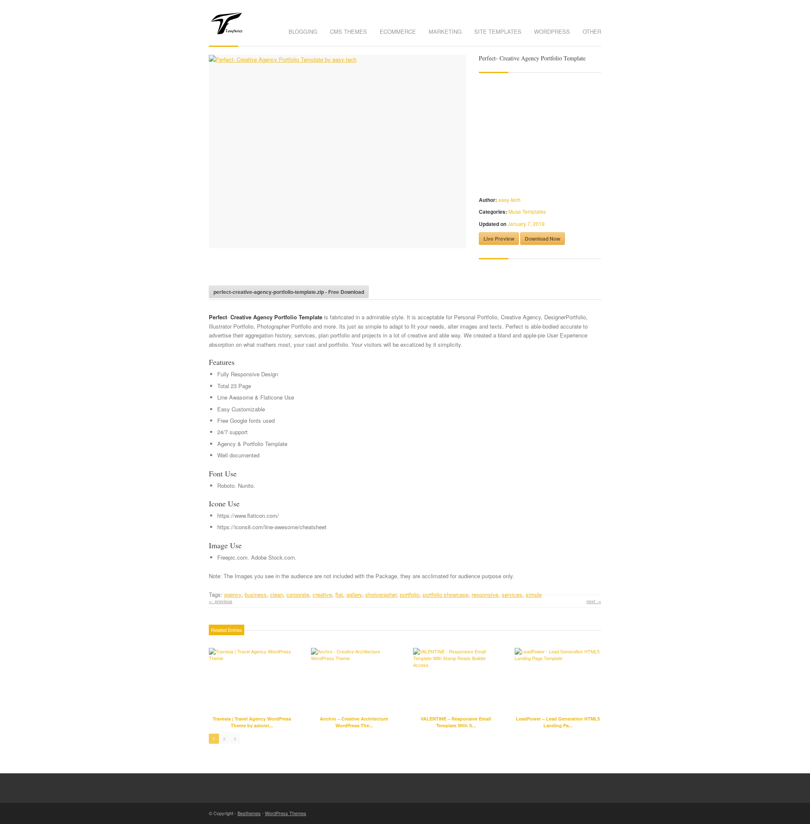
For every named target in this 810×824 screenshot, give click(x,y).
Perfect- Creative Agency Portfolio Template (532, 58)
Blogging (303, 31)
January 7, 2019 (526, 223)
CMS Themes (348, 31)
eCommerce (398, 31)
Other (592, 31)
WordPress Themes (285, 813)
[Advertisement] (307, 269)
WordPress (552, 31)
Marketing (445, 31)
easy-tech (509, 199)
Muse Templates (527, 211)
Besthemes (249, 813)
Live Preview (498, 238)
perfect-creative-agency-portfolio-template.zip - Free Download (288, 292)
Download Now (542, 238)
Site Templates (497, 31)
